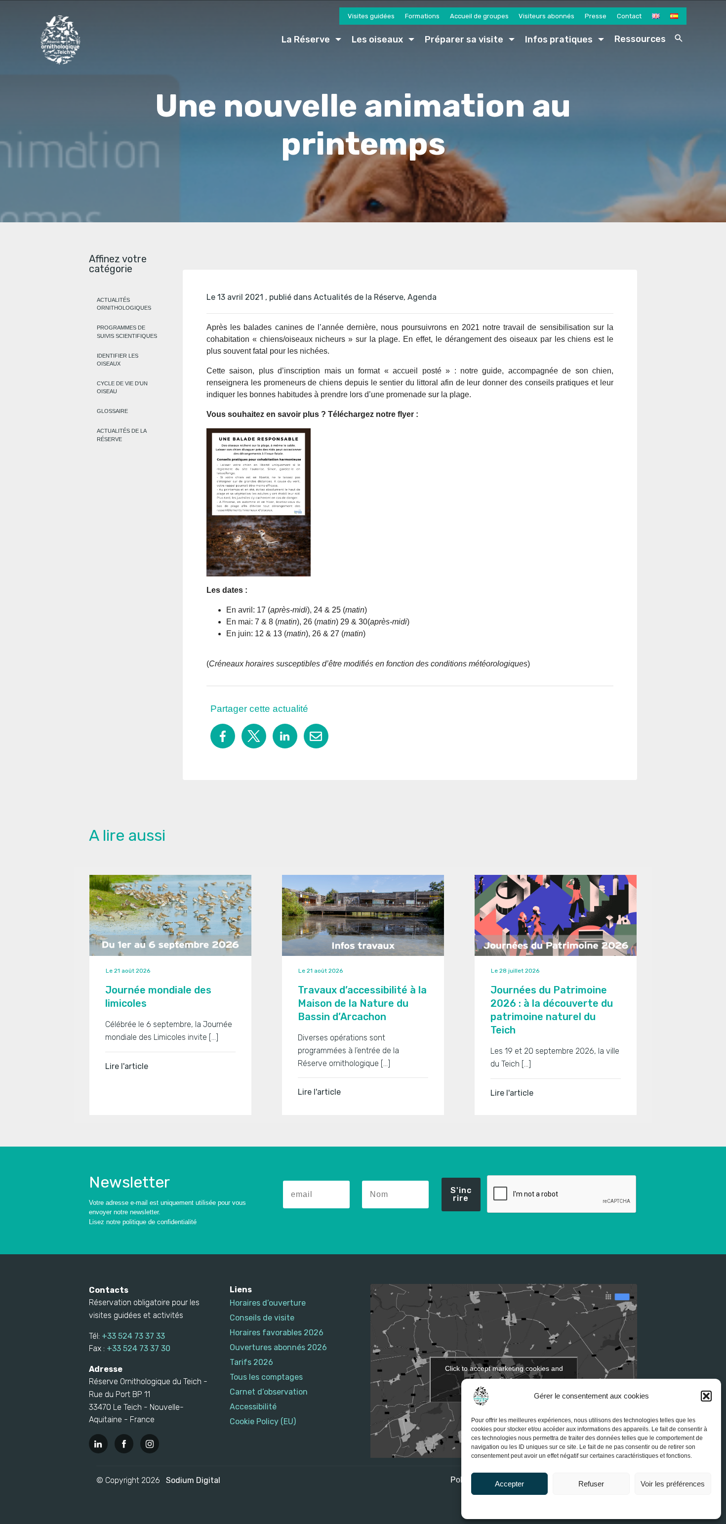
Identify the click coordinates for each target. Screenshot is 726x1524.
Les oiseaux (377, 39)
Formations (422, 16)
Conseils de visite (262, 1317)
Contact (629, 16)
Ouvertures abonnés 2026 (278, 1347)
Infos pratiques (559, 39)
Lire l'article (126, 1066)
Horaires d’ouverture (268, 1303)
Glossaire (112, 411)
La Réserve (306, 39)
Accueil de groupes (479, 16)
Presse (595, 16)
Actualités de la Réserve (358, 297)
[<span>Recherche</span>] (678, 38)
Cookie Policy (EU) (263, 1421)
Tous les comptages (266, 1377)
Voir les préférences (673, 1484)
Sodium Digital (193, 1480)
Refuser (591, 1484)
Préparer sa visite (464, 39)
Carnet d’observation (269, 1392)
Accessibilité (253, 1406)
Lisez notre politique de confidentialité (143, 1222)
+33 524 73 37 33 (133, 1336)
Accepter (509, 1484)
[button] (706, 1396)
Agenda (422, 297)
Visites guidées (371, 16)
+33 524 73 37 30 (138, 1348)
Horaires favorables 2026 (276, 1332)
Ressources (640, 39)
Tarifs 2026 (251, 1362)
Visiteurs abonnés (546, 16)
